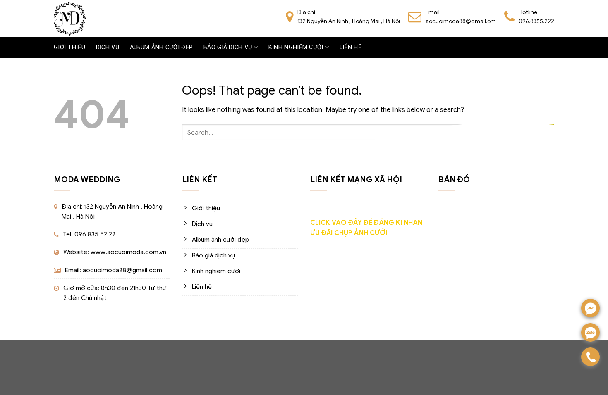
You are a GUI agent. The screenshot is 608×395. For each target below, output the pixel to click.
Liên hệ (350, 47)
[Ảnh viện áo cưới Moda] (70, 18)
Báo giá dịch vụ (227, 47)
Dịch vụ (107, 47)
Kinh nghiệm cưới (295, 47)
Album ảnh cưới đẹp (161, 47)
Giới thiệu (69, 47)
